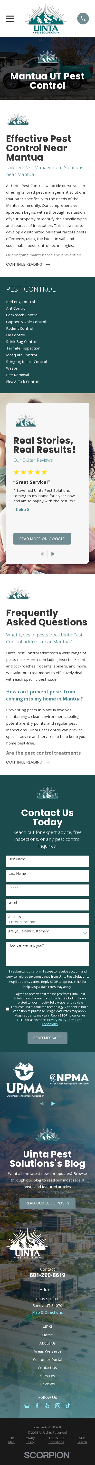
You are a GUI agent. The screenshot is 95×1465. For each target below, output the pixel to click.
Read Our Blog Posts (47, 1203)
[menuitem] (47, 301)
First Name (17, 859)
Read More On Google (42, 538)
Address (14, 917)
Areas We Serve (48, 1351)
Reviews (47, 1383)
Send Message (47, 1037)
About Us (47, 1343)
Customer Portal (47, 1359)
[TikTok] (67, 1405)
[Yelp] (47, 1405)
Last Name (17, 874)
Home (47, 1334)
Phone (13, 888)
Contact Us (47, 1367)
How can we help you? (26, 945)
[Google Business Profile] (26, 1405)
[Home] (46, 18)
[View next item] (53, 554)
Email (12, 902)
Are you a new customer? (28, 931)
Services (47, 1375)
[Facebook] (37, 1405)
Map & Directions (47, 1312)
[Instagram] (57, 1405)
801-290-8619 (47, 1275)
